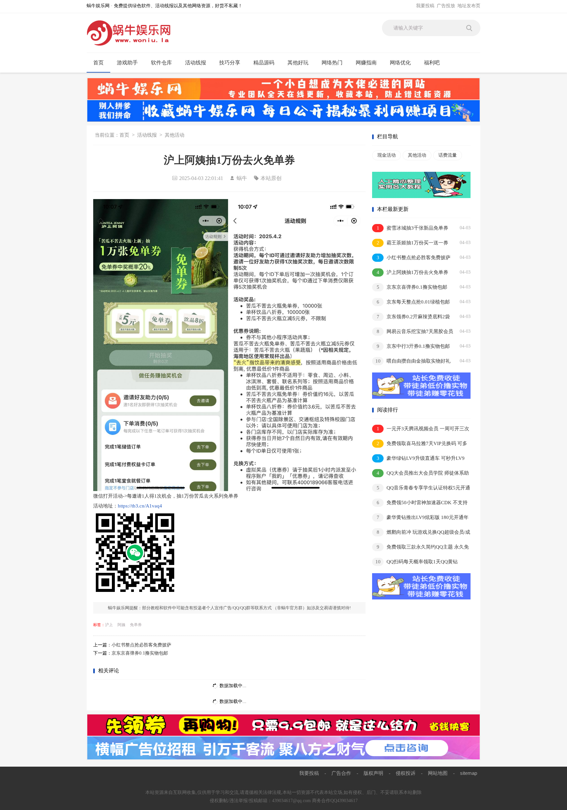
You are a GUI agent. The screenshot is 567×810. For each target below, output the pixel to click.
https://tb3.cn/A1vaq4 (140, 505)
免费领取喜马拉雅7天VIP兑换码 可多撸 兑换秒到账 (419, 444)
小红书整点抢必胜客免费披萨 (141, 644)
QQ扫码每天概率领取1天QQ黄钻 (416, 561)
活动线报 (195, 62)
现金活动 (386, 155)
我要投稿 (425, 5)
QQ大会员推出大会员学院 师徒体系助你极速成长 (420, 474)
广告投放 (446, 5)
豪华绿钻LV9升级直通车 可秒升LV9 (421, 458)
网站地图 (438, 773)
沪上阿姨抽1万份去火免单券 (413, 272)
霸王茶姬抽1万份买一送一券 (413, 242)
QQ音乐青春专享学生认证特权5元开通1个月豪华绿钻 (421, 489)
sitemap (468, 773)
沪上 (109, 624)
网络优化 (400, 62)
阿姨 (121, 624)
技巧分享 (229, 62)
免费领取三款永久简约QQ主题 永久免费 (420, 548)
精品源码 (263, 62)
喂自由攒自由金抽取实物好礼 (413, 361)
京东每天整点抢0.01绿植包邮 (413, 301)
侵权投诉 (405, 773)
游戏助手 (127, 62)
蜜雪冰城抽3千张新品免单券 (413, 228)
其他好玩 (297, 62)
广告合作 (341, 773)
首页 (98, 62)
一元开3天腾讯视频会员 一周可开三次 (423, 428)
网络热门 (332, 62)
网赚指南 (366, 62)
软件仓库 (161, 62)
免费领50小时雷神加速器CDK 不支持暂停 (420, 503)
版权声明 (373, 773)
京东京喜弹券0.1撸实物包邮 (140, 653)
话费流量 (447, 155)
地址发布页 (468, 5)
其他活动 (174, 135)
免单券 (136, 624)
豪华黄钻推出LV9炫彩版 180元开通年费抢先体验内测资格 (420, 518)
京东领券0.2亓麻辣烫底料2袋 (413, 316)
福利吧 (432, 62)
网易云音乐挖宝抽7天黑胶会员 (415, 331)
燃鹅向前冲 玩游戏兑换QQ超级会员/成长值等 (421, 533)
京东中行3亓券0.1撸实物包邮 (413, 346)
